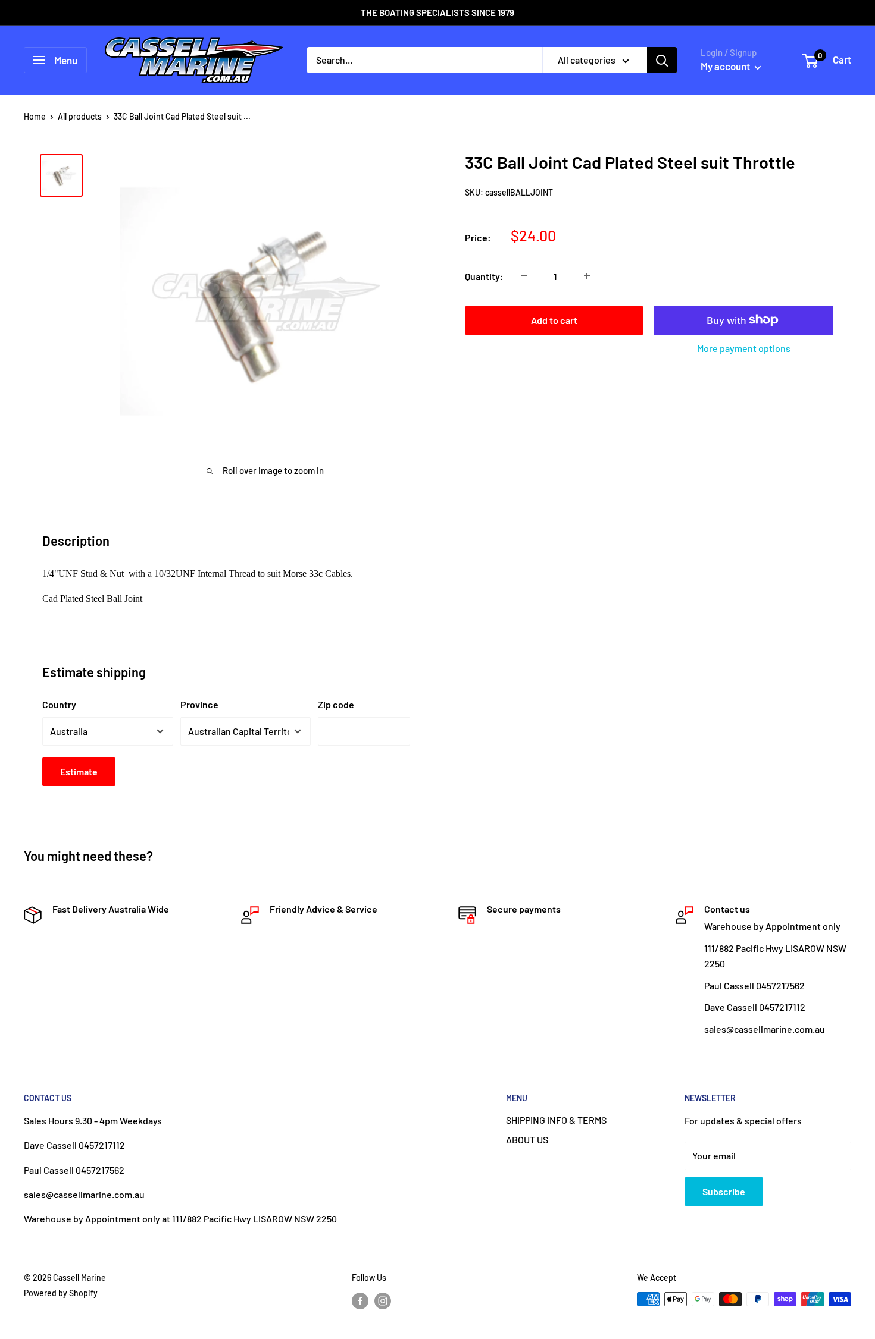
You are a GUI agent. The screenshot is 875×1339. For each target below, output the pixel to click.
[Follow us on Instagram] (382, 1300)
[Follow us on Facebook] (360, 1300)
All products (80, 116)
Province (199, 704)
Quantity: (484, 275)
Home (35, 116)
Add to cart (554, 319)
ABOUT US (527, 1139)
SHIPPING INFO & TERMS (556, 1120)
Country (59, 704)
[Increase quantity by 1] (586, 275)
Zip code (336, 704)
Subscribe (723, 1191)
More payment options (743, 347)
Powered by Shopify (61, 1293)
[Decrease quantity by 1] (523, 275)
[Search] (662, 60)
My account (726, 66)
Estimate (79, 771)
